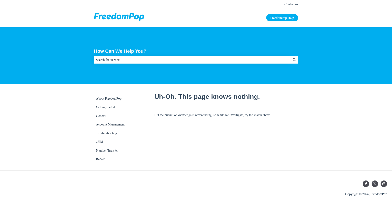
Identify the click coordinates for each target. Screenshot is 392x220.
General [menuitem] (101, 115)
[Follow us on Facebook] (366, 183)
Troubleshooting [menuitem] (106, 133)
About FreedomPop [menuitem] (108, 98)
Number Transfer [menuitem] (107, 150)
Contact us (291, 4)
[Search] (294, 60)
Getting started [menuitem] (105, 107)
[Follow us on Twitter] (375, 183)
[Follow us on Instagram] (384, 183)
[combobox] (192, 60)
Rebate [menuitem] (100, 159)
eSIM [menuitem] (99, 141)
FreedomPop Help (282, 17)
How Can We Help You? (120, 51)
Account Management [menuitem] (110, 124)
